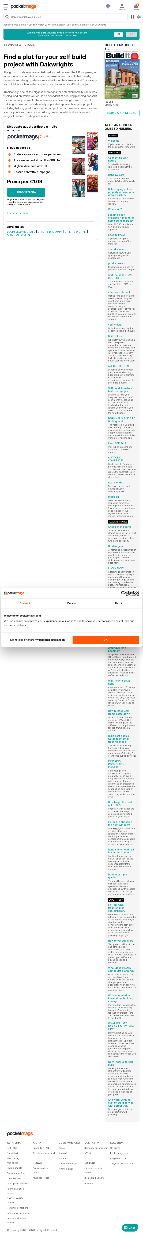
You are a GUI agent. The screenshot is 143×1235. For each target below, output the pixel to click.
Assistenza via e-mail (44, 1153)
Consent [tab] (25, 603)
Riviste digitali (66, 1168)
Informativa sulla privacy (15, 1190)
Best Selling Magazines (13, 1160)
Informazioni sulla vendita (93, 1170)
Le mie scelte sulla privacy (16, 1220)
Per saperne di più (18, 213)
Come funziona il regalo (41, 1170)
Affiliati (88, 1153)
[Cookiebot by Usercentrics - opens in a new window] (123, 593)
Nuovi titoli (12, 1153)
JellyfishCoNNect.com (121, 1163)
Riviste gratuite (14, 1168)
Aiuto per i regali (41, 1178)
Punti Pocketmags (68, 1163)
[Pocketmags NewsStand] (22, 6)
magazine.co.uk (118, 1158)
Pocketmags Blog (16, 1173)
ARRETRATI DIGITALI (19, 234)
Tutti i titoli (12, 1148)
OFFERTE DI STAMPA (50, 231)
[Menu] (5, 6)
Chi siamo (115, 1148)
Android (63, 1153)
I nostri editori (14, 1178)
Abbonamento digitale (14, 24)
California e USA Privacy (15, 1200)
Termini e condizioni (17, 1208)
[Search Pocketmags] (7, 17)
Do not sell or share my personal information (37, 639)
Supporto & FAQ (41, 1148)
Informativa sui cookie (18, 1213)
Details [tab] (71, 603)
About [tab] (118, 603)
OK (106, 639)
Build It (32, 24)
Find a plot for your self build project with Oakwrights (79, 24)
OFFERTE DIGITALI (75, 231)
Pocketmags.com (119, 1153)
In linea (62, 1158)
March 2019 (44, 24)
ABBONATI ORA (26, 192)
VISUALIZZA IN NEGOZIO (122, 112)
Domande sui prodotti (95, 1148)
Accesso (88, 1183)
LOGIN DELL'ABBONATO (21, 231)
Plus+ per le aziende (17, 1183)
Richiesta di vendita (94, 1178)
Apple (62, 1148)
